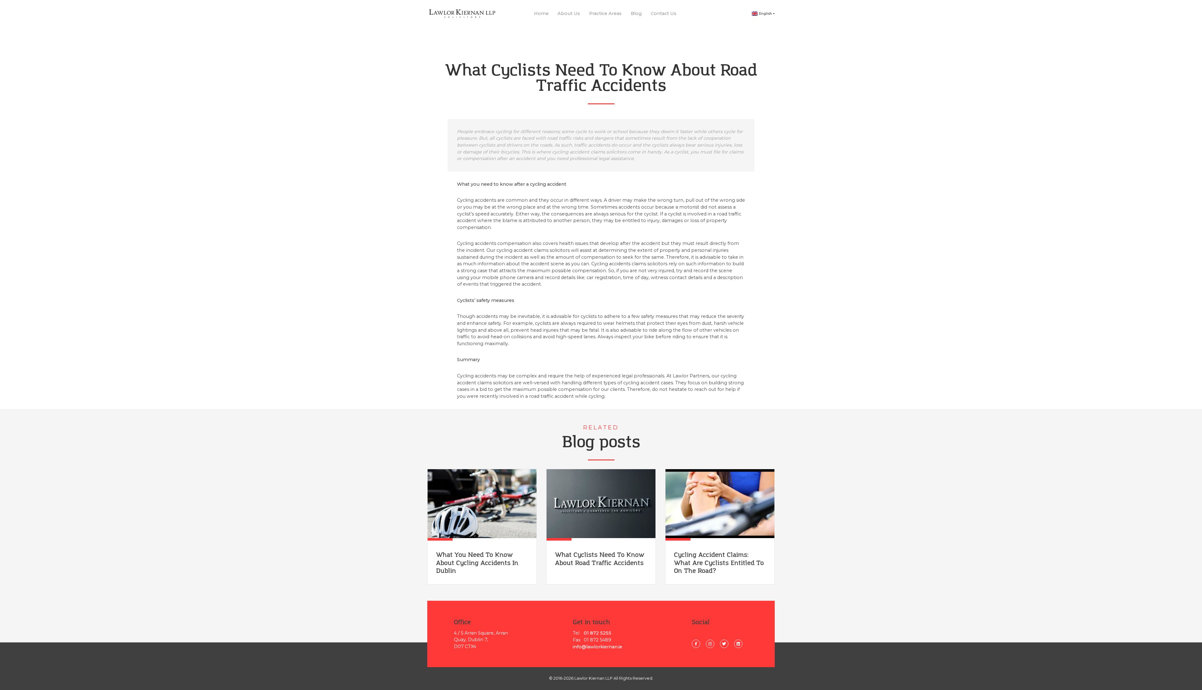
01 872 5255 (597, 633)
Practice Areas (605, 13)
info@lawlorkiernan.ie (597, 647)
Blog (636, 13)
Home (541, 13)
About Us (568, 13)
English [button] (765, 14)
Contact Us (663, 13)
